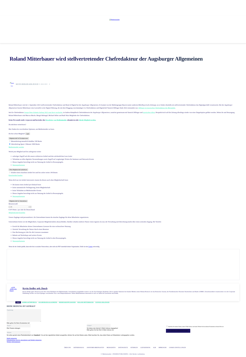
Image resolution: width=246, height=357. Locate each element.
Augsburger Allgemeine (47, 302)
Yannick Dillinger (102, 302)
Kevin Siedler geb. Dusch (27, 84)
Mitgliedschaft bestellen (17, 213)
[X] (30, 296)
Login (27, 133)
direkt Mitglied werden (87, 120)
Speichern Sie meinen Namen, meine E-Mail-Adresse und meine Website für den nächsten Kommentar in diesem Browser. (196, 326)
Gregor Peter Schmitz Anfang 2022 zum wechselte (43, 112)
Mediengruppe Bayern (67, 302)
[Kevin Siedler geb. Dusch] (13, 84)
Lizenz (90, 246)
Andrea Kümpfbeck (29, 302)
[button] (150, 40)
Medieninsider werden (16, 147)
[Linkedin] (23, 296)
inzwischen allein (149, 112)
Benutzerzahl (13, 204)
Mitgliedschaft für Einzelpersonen (18, 138)
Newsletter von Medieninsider (56, 120)
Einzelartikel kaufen (15, 175)
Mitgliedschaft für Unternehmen (18, 201)
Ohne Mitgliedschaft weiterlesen (18, 169)
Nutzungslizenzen (18, 165)
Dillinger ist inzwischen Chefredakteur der (156, 108)
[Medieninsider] (123, 27)
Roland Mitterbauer (85, 302)
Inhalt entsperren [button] (12, 338)
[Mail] (26, 296)
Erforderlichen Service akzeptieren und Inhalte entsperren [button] (24, 340)
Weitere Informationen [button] (13, 342)
